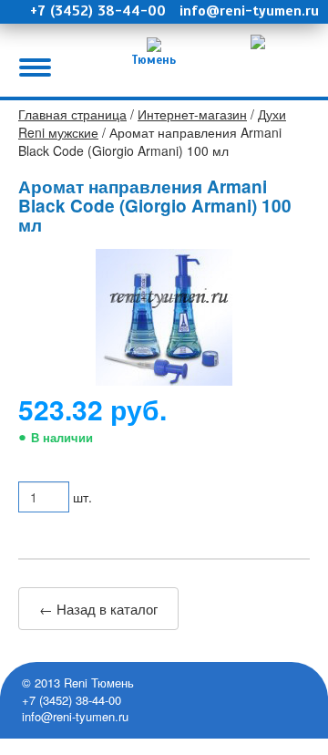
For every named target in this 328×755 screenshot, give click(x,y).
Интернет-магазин (192, 114)
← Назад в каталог (98, 608)
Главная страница (72, 114)
